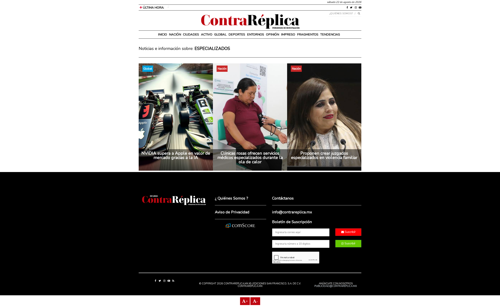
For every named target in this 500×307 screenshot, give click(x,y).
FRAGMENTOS (307, 34)
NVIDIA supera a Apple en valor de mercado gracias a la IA (175, 155)
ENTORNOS (255, 34)
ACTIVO (206, 34)
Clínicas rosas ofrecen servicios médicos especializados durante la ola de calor (250, 157)
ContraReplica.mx (250, 286)
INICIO (162, 34)
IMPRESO (288, 34)
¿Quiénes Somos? (341, 13)
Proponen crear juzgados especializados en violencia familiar (324, 155)
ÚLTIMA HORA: (153, 7)
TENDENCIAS (330, 34)
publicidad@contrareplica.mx (335, 286)
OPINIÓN (272, 34)
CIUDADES (191, 34)
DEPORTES (237, 34)
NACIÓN (175, 34)
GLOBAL (220, 34)
